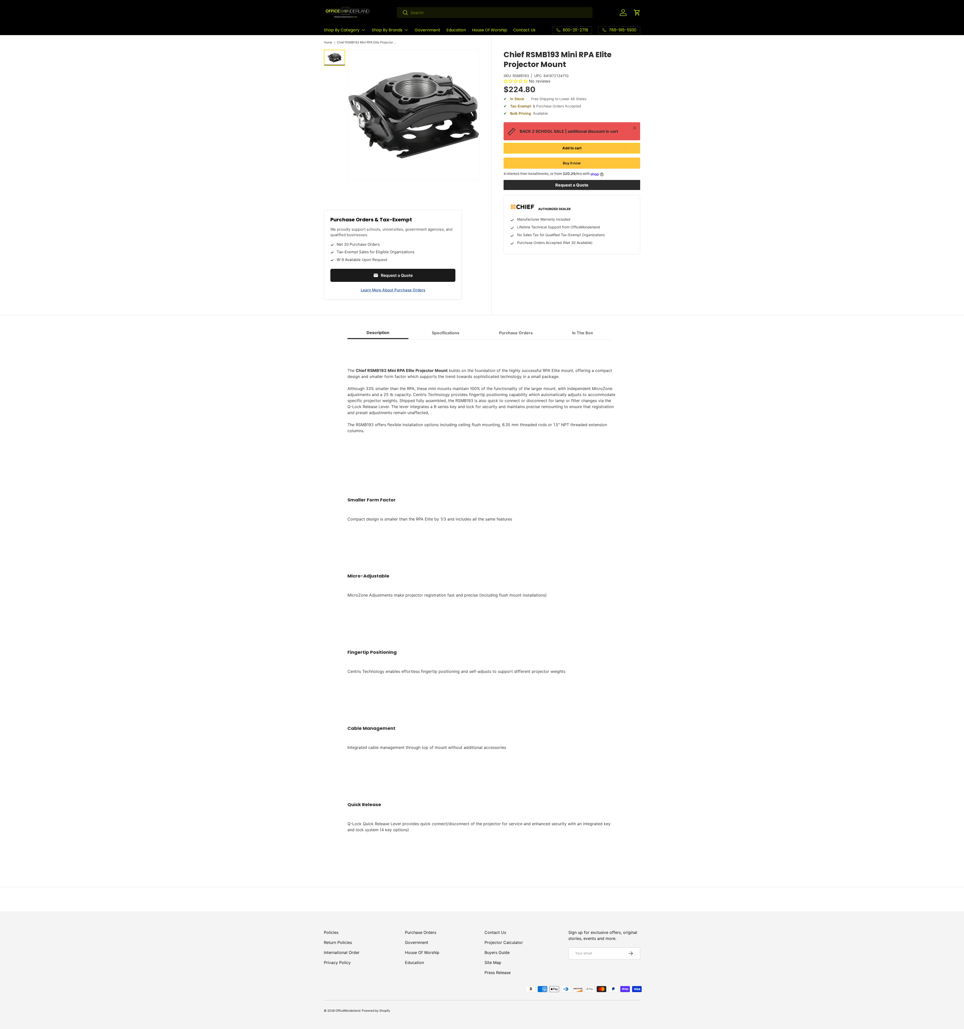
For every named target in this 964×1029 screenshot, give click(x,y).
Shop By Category (341, 30)
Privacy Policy (337, 962)
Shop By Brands (387, 30)
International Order (341, 952)
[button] (637, 12)
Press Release (498, 972)
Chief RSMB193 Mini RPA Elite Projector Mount (367, 42)
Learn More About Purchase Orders (393, 290)
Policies (331, 932)
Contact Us (524, 30)
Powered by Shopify (376, 1010)
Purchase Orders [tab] (516, 332)
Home (328, 42)
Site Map (493, 962)
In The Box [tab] (582, 332)
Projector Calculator (504, 942)
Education (456, 30)
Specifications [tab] (445, 332)
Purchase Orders (420, 932)
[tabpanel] (482, 603)
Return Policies (338, 942)
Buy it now (572, 163)
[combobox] (494, 12)
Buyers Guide (497, 952)
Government (427, 30)
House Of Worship (489, 30)
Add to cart (571, 148)
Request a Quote (571, 185)
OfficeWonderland (347, 1010)
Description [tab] (378, 332)
